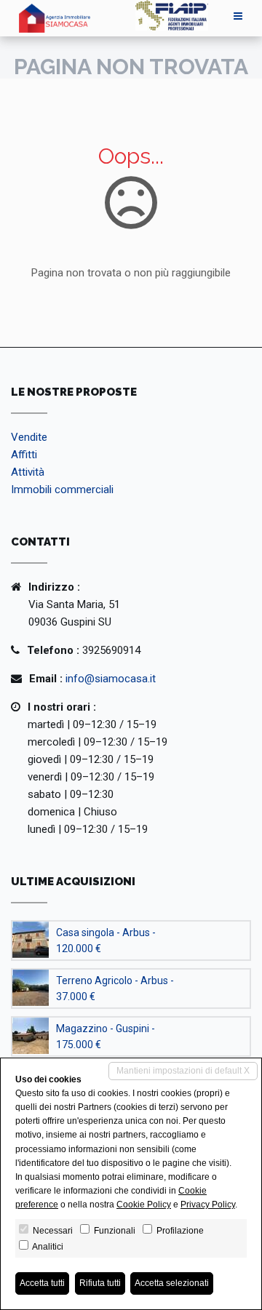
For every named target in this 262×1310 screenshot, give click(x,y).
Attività (27, 472)
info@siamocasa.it (111, 678)
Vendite (29, 437)
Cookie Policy (143, 1204)
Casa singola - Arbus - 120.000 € (106, 940)
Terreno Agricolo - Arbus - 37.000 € (115, 988)
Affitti (24, 454)
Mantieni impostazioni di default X (183, 1071)
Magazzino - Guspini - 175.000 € (105, 1036)
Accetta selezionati (172, 1283)
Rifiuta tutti (100, 1283)
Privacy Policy (207, 1204)
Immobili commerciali (62, 489)
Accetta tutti (42, 1283)
